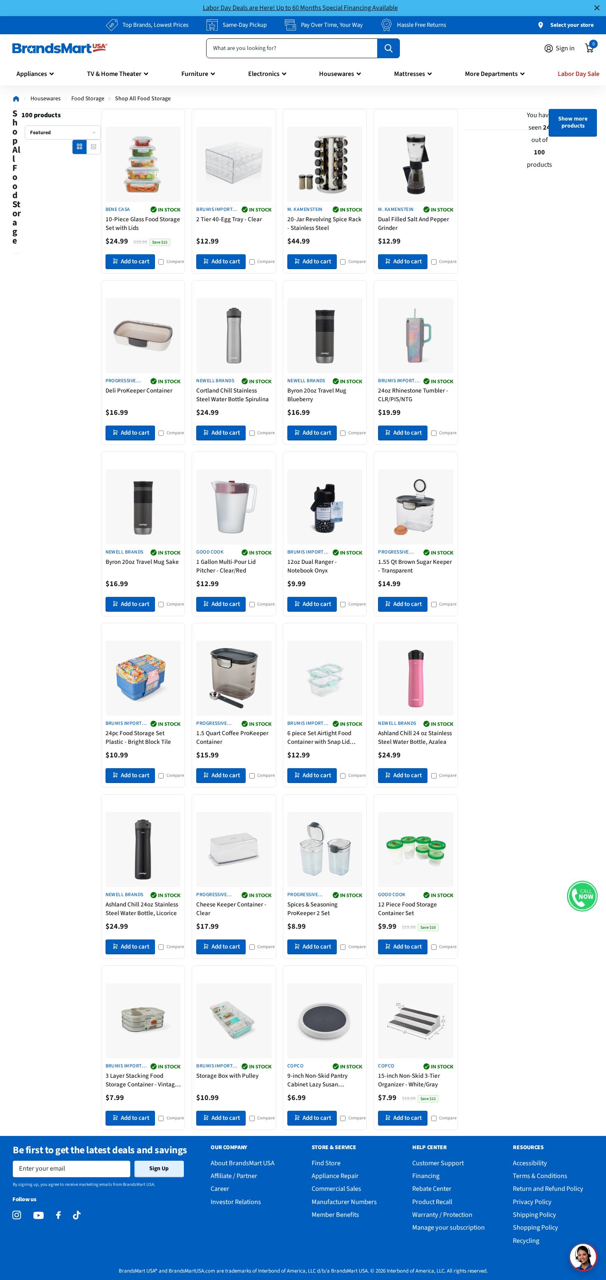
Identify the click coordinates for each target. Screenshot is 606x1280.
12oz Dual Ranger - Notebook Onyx (312, 566)
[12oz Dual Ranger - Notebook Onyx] (325, 507)
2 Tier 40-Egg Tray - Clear (229, 219)
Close (597, 8)
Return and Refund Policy (548, 1188)
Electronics (264, 73)
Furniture (194, 73)
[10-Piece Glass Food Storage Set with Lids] (143, 164)
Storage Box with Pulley (227, 1076)
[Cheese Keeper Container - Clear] (234, 849)
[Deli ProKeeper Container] (143, 336)
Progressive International (124, 381)
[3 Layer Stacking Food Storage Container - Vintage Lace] (143, 1021)
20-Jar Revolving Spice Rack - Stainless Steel (324, 223)
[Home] (16, 99)
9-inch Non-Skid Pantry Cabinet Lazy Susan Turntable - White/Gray (317, 1080)
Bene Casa (118, 209)
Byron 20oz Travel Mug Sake (142, 562)
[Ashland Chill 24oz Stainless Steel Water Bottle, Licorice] (143, 849)
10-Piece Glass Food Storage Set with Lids (143, 223)
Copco (295, 1066)
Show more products (572, 122)
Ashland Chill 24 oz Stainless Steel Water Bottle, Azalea (415, 737)
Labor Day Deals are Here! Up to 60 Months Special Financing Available (300, 7)
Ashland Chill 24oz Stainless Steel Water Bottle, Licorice (142, 909)
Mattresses (409, 73)
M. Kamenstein (305, 209)
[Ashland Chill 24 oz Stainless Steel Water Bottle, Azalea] (415, 678)
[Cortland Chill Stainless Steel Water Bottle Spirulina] (234, 336)
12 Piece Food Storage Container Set (407, 909)
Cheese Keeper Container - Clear (231, 909)
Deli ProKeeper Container (139, 390)
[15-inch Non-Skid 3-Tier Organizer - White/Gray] (415, 1021)
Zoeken (388, 48)
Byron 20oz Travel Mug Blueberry (316, 395)
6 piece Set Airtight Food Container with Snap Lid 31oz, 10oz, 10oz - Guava (319, 737)
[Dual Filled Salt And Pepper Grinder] (415, 164)
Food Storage (87, 99)
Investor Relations (236, 1202)
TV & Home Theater (114, 73)
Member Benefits (335, 1214)
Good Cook (209, 552)
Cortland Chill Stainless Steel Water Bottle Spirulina (232, 395)
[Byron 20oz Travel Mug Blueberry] (325, 336)
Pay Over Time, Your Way (332, 25)
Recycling (526, 1240)
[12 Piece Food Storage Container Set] (415, 849)
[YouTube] (38, 1215)
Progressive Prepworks (393, 552)
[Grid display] (79, 146)
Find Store (326, 1163)
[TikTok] (76, 1215)
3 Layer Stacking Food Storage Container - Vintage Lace (142, 1080)
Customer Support (438, 1163)
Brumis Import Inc (214, 209)
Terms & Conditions (540, 1176)
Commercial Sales (336, 1188)
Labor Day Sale (578, 73)
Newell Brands (215, 381)
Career (220, 1188)
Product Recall (432, 1202)
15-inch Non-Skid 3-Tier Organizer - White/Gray (409, 1080)
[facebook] (58, 1215)
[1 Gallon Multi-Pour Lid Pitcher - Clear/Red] (234, 507)
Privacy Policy (532, 1202)
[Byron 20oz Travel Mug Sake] (143, 507)
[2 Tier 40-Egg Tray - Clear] (234, 164)
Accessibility (530, 1163)
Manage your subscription (448, 1227)
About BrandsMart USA (243, 1163)
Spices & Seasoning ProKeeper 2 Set (312, 909)
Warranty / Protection (442, 1214)
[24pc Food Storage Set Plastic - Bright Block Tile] (143, 678)
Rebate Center (431, 1188)
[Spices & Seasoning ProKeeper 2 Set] (325, 849)
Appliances (31, 73)
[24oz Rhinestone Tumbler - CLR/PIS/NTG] (415, 336)
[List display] (93, 146)
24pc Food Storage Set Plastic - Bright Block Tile (138, 737)
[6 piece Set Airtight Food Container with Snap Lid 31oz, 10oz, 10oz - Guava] (325, 678)
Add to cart (135, 261)
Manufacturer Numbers (344, 1202)
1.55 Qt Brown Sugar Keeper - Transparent (415, 566)
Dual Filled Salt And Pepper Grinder (413, 223)
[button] (582, 895)
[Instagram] (16, 1215)
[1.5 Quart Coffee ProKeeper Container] (234, 678)
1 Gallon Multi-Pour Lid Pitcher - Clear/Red (226, 566)
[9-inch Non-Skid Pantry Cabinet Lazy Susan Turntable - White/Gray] (325, 1021)
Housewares (336, 73)
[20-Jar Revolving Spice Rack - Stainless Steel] (325, 164)
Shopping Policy (535, 1227)
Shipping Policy (534, 1214)
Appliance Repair (335, 1176)
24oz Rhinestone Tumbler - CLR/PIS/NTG (413, 395)
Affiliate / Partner (234, 1176)
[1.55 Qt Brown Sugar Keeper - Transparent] (415, 507)
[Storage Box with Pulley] (234, 1021)
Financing (425, 1176)
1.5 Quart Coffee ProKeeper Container (232, 737)
